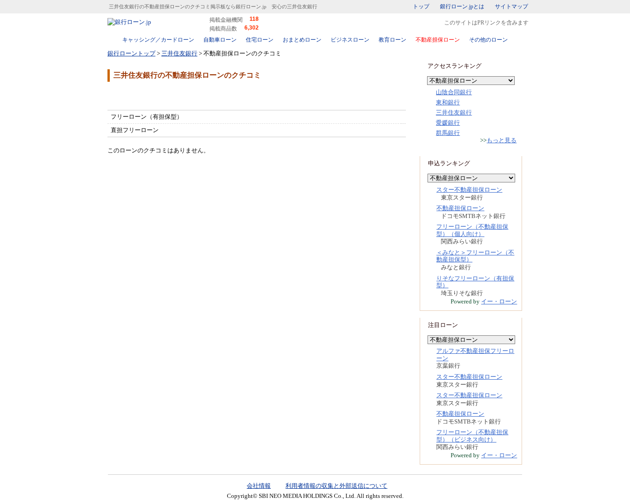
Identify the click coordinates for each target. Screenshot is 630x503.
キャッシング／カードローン (158, 39)
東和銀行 (448, 102)
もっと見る (502, 140)
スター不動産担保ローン (469, 189)
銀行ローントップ (131, 53)
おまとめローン (302, 39)
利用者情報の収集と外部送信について (336, 485)
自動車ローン (220, 39)
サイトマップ (511, 6)
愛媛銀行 (448, 122)
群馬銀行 (448, 132)
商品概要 (135, 95)
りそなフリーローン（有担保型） (475, 282)
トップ (421, 6)
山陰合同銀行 (454, 92)
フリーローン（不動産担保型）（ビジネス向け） (472, 436)
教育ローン (392, 39)
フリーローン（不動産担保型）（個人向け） (472, 230)
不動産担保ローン (438, 39)
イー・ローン (499, 301)
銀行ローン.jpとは (462, 6)
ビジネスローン (350, 39)
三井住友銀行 (179, 53)
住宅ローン (259, 39)
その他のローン (488, 39)
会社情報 (259, 485)
